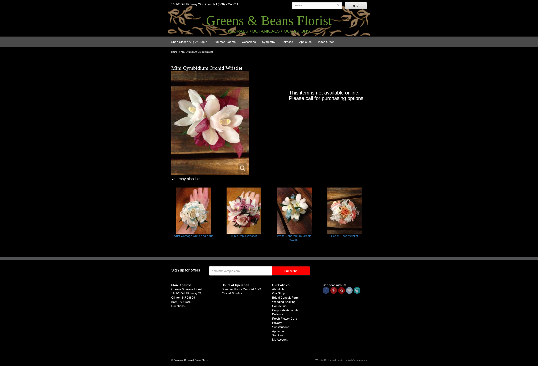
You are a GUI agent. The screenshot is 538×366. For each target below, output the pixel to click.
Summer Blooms (225, 41)
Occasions (249, 41)
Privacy (277, 322)
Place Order (326, 41)
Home (174, 52)
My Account (279, 339)
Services (287, 41)
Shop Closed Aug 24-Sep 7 (189, 41)
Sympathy (268, 41)
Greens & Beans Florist (269, 20)
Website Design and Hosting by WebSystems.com (341, 360)
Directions (178, 306)
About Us (278, 289)
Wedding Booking (283, 301)
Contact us (279, 306)
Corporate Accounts (285, 310)
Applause (305, 41)
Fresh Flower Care (284, 318)
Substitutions (280, 327)
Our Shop (278, 293)
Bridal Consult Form (285, 297)
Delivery (277, 314)
